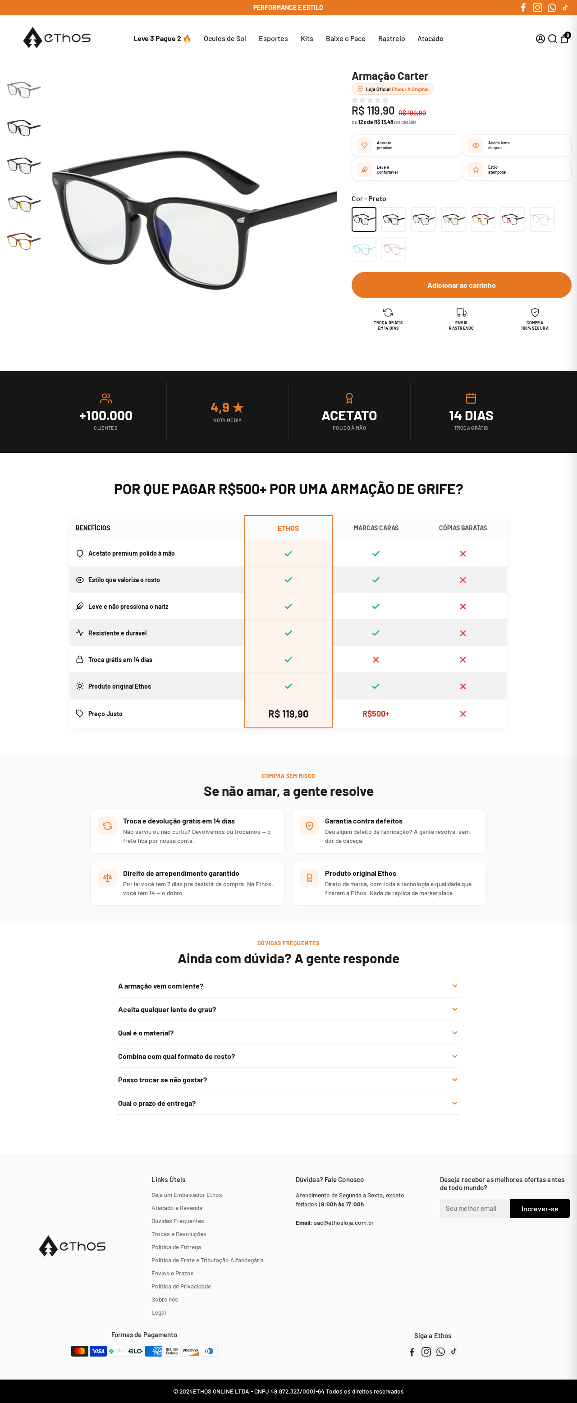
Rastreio (391, 38)
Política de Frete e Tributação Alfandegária (207, 1260)
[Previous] (21, 79)
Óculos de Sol (225, 38)
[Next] (21, 250)
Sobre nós (164, 1299)
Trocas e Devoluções (178, 1233)
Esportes (273, 38)
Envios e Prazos (172, 1273)
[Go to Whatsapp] (552, 7)
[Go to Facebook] (523, 7)
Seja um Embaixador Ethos (186, 1194)
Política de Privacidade (181, 1286)
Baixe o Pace (346, 38)
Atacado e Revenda (176, 1207)
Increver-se (540, 1208)
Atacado (430, 38)
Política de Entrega (176, 1247)
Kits (307, 38)
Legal (158, 1312)
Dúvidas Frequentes (177, 1220)
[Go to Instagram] (537, 7)
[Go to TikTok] (565, 7)
